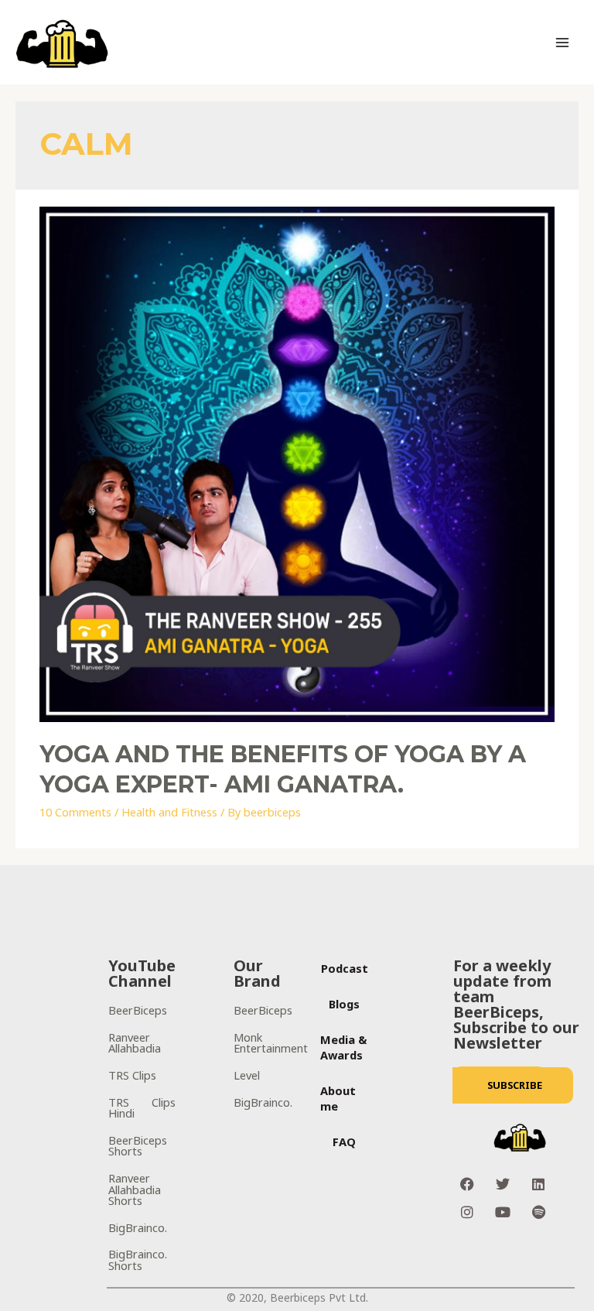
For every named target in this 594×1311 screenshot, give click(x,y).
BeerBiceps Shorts (137, 1145)
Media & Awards (343, 1047)
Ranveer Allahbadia (134, 1042)
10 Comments (75, 812)
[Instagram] (467, 1212)
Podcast (344, 968)
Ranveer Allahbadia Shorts (134, 1189)
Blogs (344, 1003)
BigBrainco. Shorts (137, 1259)
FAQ (344, 1141)
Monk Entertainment (271, 1042)
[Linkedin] (538, 1184)
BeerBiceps (137, 1010)
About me (338, 1098)
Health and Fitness (169, 812)
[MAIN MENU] (562, 42)
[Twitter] (503, 1184)
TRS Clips (132, 1075)
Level (247, 1075)
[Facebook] (467, 1184)
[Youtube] (503, 1212)
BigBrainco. (137, 1227)
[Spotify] (538, 1212)
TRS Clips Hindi (142, 1107)
